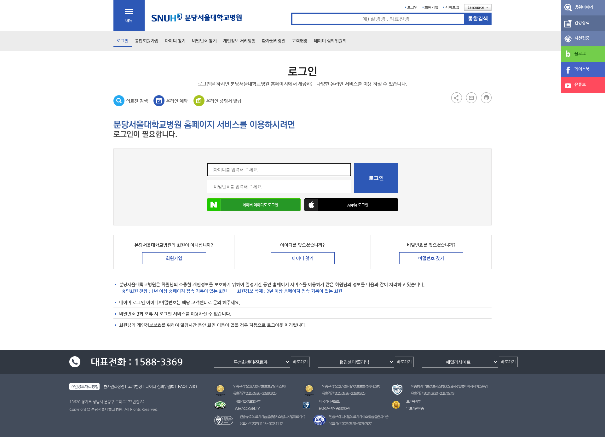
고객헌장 (300, 40)
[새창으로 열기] (471, 97)
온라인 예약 (177, 100)
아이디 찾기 (175, 40)
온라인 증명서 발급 (223, 100)
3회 (140, 313)
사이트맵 (452, 7)
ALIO (193, 386)
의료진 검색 (137, 100)
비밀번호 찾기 (204, 40)
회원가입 (431, 7)
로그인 (412, 7)
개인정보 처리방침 (239, 40)
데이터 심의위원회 (330, 40)
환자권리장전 (273, 40)
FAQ (181, 386)
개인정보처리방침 (84, 386)
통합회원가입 (146, 40)
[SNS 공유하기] (456, 97)
